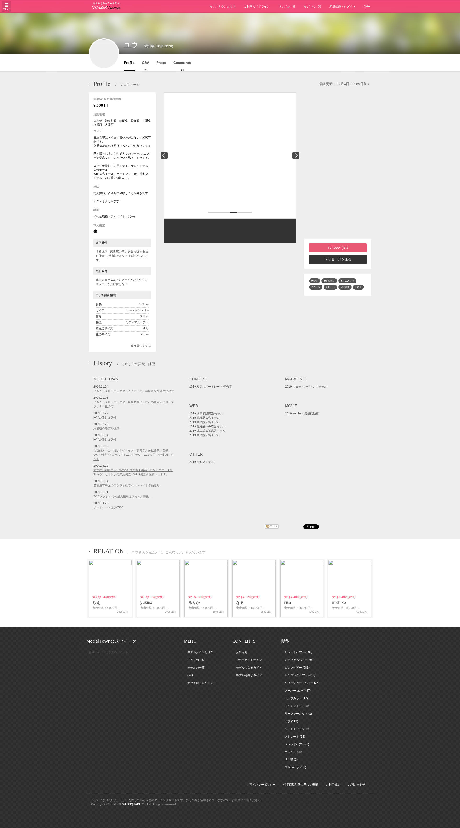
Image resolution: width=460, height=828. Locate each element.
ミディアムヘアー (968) (300, 660)
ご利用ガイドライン (257, 6)
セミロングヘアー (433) (300, 675)
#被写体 (345, 287)
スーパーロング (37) (298, 690)
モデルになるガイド (249, 667)
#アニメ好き (347, 281)
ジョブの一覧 (286, 6)
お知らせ (241, 652)
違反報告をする (141, 346)
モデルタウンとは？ (223, 6)
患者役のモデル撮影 (106, 428)
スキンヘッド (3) (295, 767)
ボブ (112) (291, 721)
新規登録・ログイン (342, 6)
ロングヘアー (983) (297, 667)
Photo (161, 62)
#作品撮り (329, 281)
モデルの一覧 (312, 6)
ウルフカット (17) (296, 698)
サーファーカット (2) (298, 713)
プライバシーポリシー (261, 784)
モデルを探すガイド (249, 675)
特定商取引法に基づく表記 (300, 784)
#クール (315, 287)
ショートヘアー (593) (298, 652)
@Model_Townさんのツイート (108, 652)
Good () (340, 248)
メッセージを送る (337, 259)
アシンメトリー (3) (297, 706)
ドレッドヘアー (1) (297, 744)
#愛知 (314, 281)
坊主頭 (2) (291, 759)
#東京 (358, 287)
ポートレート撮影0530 (108, 507)
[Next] (295, 155)
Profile (129, 62)
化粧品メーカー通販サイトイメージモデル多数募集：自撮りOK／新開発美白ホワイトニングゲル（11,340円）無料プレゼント (133, 455)
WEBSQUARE (131, 804)
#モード (330, 287)
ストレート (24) (295, 736)
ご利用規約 (333, 784)
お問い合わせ (356, 784)
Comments (182, 66)
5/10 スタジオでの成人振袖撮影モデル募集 (122, 496)
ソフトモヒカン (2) (297, 729)
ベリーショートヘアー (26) (302, 683)
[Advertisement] (337, 165)
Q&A (367, 6)
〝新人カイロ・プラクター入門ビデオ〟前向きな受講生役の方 (133, 391)
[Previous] (164, 155)
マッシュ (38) (293, 752)
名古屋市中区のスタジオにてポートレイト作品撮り (126, 485)
